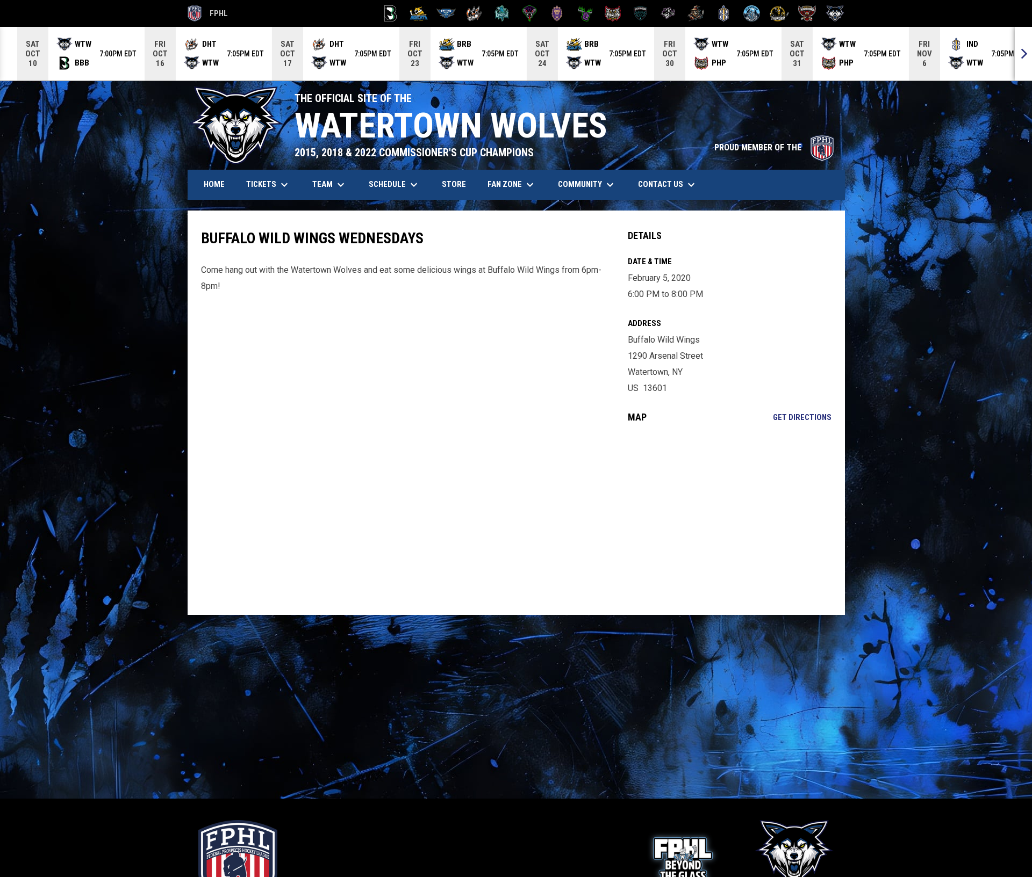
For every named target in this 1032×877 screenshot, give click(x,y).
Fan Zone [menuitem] (512, 184)
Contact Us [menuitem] (668, 184)
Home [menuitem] (214, 184)
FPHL (208, 15)
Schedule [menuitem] (394, 184)
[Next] (1023, 54)
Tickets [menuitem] (268, 184)
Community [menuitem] (587, 184)
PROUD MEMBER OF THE (774, 147)
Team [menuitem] (329, 184)
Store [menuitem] (458, 184)
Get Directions (802, 417)
